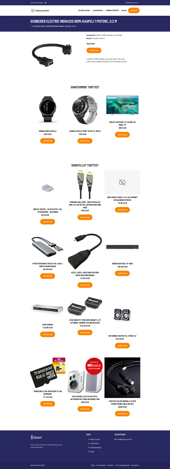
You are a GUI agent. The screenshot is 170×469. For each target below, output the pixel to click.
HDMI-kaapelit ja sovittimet (112, 35)
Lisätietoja (94, 50)
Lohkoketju (98, 10)
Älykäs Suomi (95, 439)
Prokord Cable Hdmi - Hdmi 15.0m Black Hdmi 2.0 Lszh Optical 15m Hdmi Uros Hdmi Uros (85, 205)
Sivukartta (135, 465)
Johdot (98, 35)
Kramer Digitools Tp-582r (122, 263)
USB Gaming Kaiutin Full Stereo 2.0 (122, 336)
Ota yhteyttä (101, 465)
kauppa (134, 10)
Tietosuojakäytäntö (122, 465)
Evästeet (110, 465)
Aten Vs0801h (47, 324)
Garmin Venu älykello (47, 131)
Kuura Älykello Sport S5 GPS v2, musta (85, 131)
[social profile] (45, 3)
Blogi (124, 10)
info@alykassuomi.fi (131, 3)
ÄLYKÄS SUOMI (84, 10)
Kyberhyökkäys (112, 10)
